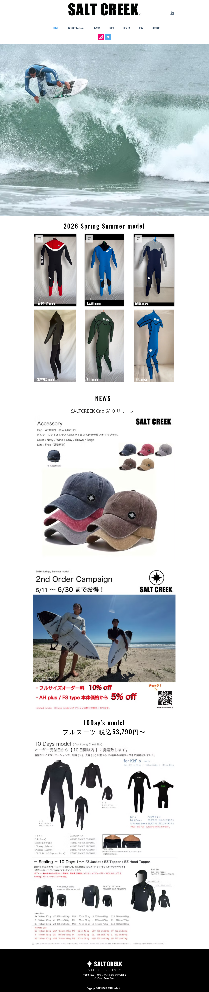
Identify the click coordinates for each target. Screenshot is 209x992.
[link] (172, 13)
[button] (72, 378)
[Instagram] (101, 37)
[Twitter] (108, 37)
